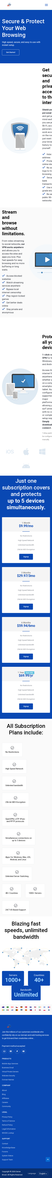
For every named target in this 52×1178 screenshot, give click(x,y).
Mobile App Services (10, 1064)
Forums (5, 1152)
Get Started (10, 52)
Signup (26, 557)
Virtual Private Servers (10, 1072)
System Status (7, 1156)
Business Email (8, 1068)
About (4, 1090)
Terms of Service (8, 1121)
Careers (5, 1102)
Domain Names (8, 1080)
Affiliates (5, 1098)
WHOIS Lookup (8, 1133)
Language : (32, 1173)
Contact (5, 1144)
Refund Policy (7, 1125)
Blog (4, 1094)
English (42, 1174)
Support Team (7, 1160)
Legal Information (9, 1129)
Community (6, 1106)
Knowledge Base (8, 1148)
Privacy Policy (7, 1117)
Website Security (8, 1076)
